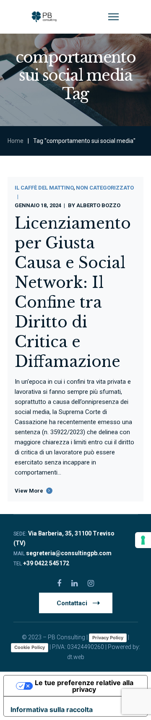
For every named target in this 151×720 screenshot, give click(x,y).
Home (15, 140)
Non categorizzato (105, 188)
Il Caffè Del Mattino (44, 188)
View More (29, 491)
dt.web (75, 657)
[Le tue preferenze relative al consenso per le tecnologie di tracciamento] (143, 540)
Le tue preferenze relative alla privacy (84, 686)
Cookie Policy (29, 647)
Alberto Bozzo (98, 205)
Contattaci (72, 603)
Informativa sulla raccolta (51, 709)
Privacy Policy (107, 638)
